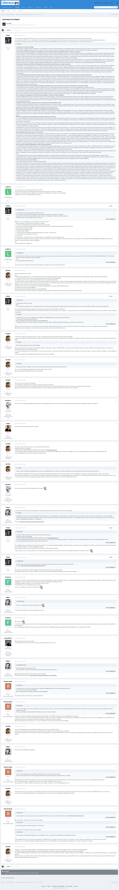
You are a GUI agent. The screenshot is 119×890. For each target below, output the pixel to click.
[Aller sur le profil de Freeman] (8, 582)
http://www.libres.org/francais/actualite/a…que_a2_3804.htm (43, 675)
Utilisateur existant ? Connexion (101, 2)
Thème (48, 886)
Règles (8, 10)
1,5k (9, 200)
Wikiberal (45, 7)
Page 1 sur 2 (17, 30)
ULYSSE (8, 270)
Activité (23, 7)
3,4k (9, 589)
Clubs (51, 7)
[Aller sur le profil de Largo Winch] (8, 643)
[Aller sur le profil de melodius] (8, 405)
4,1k (9, 519)
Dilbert (8, 507)
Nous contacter (69, 886)
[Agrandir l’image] (45, 488)
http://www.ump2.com (52, 450)
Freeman (8, 577)
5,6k (9, 435)
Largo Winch (8, 638)
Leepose (8, 187)
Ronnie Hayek (8, 681)
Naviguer (17, 7)
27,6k (8, 693)
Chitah (9, 23)
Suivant (8, 30)
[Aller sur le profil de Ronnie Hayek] (8, 686)
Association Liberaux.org (7, 7)
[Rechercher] (116, 7)
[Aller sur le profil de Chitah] (3, 24)
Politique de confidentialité (58, 886)
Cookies (76, 886)
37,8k (8, 47)
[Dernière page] (12, 30)
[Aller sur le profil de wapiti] (8, 428)
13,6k (8, 651)
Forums (3, 10)
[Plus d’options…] (115, 35)
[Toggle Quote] (16, 43)
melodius (8, 400)
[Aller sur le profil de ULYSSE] (8, 275)
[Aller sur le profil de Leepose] (8, 192)
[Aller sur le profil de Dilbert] (8, 512)
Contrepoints (38, 7)
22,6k (8, 413)
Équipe (14, 10)
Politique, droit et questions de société (26, 24)
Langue (43, 886)
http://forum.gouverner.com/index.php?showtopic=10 (32, 521)
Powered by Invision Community (59, 887)
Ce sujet (111, 7)
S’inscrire (114, 2)
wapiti (8, 423)
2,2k (9, 282)
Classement (20, 10)
